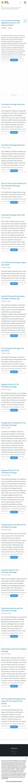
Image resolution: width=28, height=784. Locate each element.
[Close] (26, 758)
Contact (14, 753)
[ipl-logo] (6, 3)
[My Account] (25, 2)
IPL (2, 6)
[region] (14, 770)
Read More (14, 132)
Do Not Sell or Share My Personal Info (14, 781)
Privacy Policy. (5, 778)
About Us (13, 751)
